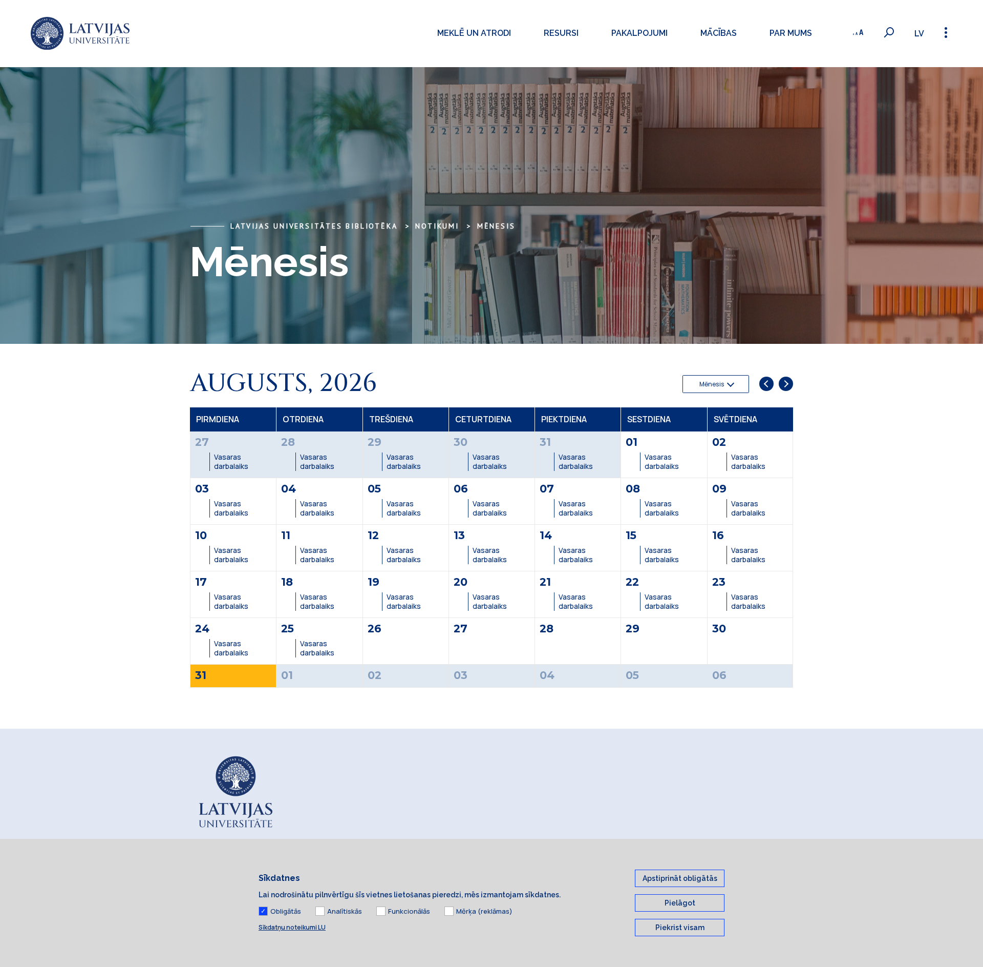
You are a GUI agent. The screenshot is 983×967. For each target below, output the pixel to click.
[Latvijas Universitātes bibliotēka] (80, 33)
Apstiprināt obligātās (680, 878)
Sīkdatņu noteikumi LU (292, 927)
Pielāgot (680, 903)
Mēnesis (496, 226)
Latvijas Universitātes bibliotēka (313, 226)
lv (919, 33)
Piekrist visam (679, 927)
